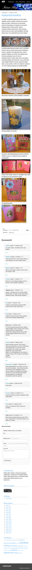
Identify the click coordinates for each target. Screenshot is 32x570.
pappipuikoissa (10, 364)
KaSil (7, 404)
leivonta (21, 548)
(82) (8, 515)
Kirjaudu (28, 2)
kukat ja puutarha (14, 548)
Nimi (4, 433)
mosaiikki (5, 550)
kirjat (5, 548)
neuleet (14, 550)
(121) (8, 526)
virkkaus (16, 553)
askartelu (20, 546)
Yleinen (14, 546)
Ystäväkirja (9, 498)
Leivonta (12, 543)
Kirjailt (17, 540)
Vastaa (6, 252)
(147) (8, 527)
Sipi (7, 303)
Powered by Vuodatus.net (24, 568)
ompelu (18, 550)
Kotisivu (15, 443)
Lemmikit (17, 543)
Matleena (8, 268)
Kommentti (5, 448)
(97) (8, 533)
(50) (8, 512)
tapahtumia (8, 553)
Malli (7, 314)
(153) (8, 531)
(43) (8, 510)
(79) (8, 514)
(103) (8, 524)
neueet (9, 550)
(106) (8, 519)
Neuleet (24, 542)
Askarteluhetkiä (11, 15)
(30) (8, 507)
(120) (8, 521)
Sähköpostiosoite (11, 438)
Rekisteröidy (22, 2)
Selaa (17, 2)
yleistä (20, 553)
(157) (8, 529)
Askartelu (11, 232)
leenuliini (8, 393)
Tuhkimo (8, 245)
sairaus (22, 550)
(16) (8, 509)
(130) (8, 522)
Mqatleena (8, 256)
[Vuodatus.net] (7, 566)
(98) (8, 517)
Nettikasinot (11, 2)
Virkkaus (7, 546)
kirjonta (7, 548)
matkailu (26, 548)
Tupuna (8, 383)
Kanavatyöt (14, 540)
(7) (8, 505)
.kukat (5, 540)
